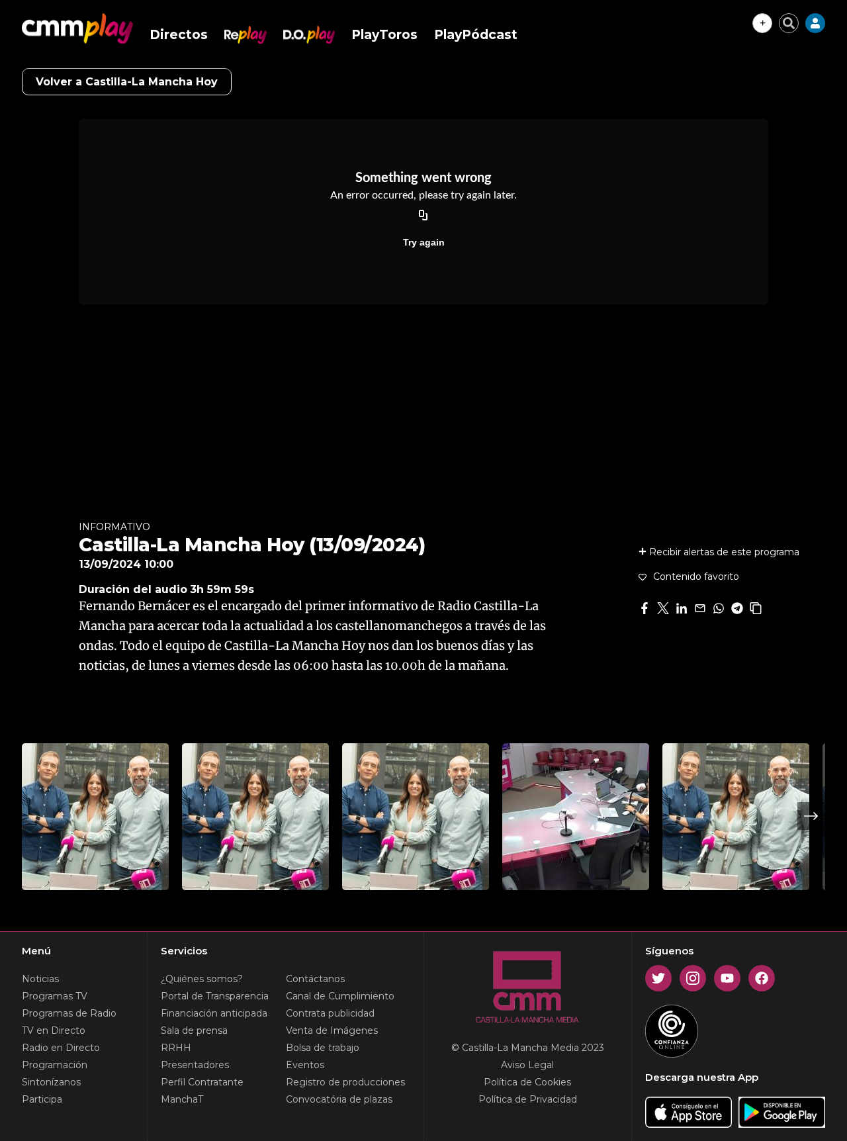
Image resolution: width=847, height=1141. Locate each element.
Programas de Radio (69, 1013)
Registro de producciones (345, 1082)
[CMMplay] (77, 28)
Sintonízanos (51, 1082)
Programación (54, 1065)
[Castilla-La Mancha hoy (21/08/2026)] (415, 816)
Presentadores (195, 1065)
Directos (179, 34)
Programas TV (54, 996)
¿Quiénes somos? (202, 979)
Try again (424, 242)
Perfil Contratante (202, 1082)
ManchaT (182, 1099)
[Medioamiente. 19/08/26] (575, 816)
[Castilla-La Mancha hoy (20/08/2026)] (735, 816)
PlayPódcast (475, 34)
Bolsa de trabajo (322, 1048)
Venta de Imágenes (332, 1030)
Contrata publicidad (330, 1013)
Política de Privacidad (527, 1099)
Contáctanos (315, 979)
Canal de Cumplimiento (340, 996)
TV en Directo (53, 1030)
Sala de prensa (194, 1030)
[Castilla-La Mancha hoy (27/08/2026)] (255, 816)
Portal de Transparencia (215, 996)
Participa (42, 1099)
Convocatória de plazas (339, 1099)
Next (811, 816)
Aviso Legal (527, 1065)
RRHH (176, 1048)
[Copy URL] (423, 215)
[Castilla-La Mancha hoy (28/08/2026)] (95, 816)
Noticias (40, 979)
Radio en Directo (61, 1048)
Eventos (305, 1065)
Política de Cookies (527, 1082)
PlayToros (384, 34)
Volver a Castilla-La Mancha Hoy (127, 81)
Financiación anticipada (214, 1013)
